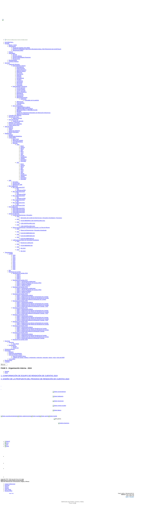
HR (75, 503)
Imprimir (7, 371)
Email (6, 372)
